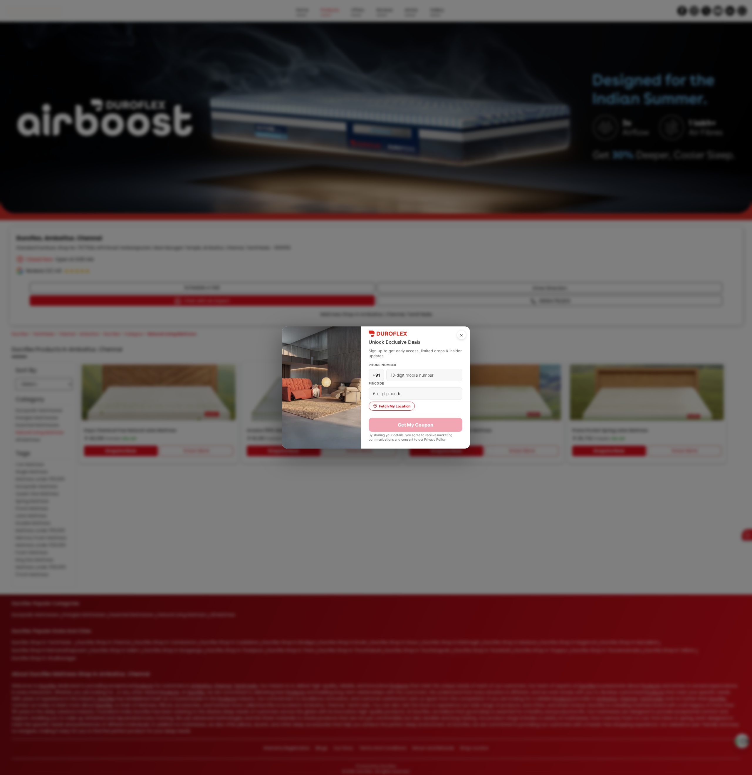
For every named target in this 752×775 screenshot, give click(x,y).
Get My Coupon (415, 425)
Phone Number (382, 365)
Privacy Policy (435, 439)
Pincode (376, 383)
